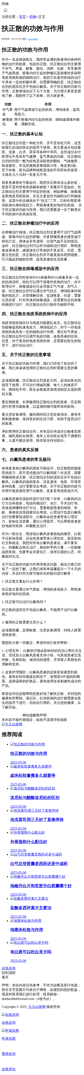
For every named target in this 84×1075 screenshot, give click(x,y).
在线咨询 (9, 968)
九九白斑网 (36, 1007)
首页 (22, 17)
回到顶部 (9, 973)
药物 (33, 17)
